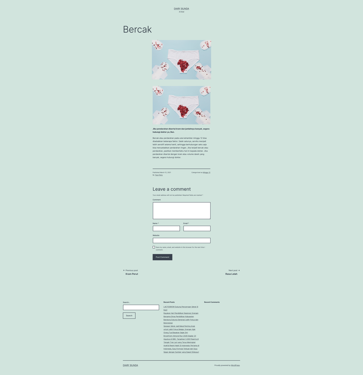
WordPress (235, 365)
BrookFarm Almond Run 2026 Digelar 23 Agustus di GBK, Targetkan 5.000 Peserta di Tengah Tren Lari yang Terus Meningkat (181, 339)
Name (156, 223)
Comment (157, 200)
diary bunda (181, 8)
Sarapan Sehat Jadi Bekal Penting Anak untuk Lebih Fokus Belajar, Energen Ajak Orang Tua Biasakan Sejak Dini (179, 329)
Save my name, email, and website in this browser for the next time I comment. (180, 248)
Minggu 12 (206, 172)
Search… (126, 302)
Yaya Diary (159, 175)
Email (186, 223)
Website (156, 235)
